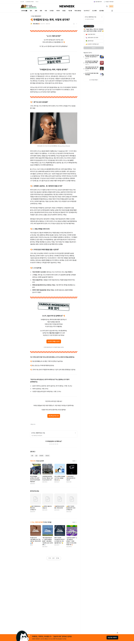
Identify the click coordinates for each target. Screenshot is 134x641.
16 (58, 558)
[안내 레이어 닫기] (117, 633)
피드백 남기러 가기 (54, 416)
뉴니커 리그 (86, 10)
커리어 (58, 10)
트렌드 (64, 10)
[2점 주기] (52, 444)
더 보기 (73, 461)
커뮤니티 (47, 455)
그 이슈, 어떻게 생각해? (36, 16)
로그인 (111, 6)
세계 (41, 10)
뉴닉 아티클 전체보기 (93, 80)
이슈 (69, 10)
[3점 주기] (54, 444)
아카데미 (41, 455)
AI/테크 (52, 10)
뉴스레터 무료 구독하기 (30, 1)
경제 (36, 10)
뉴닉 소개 (22, 1)
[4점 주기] (56, 444)
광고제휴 (101, 10)
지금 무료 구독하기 (112, 637)
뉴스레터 (94, 10)
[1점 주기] (50, 444)
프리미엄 (23, 10)
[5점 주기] (57, 444)
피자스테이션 (78, 10)
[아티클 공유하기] (74, 23)
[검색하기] (106, 6)
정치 (31, 10)
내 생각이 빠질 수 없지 (54, 341)
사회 (46, 10)
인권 (36, 455)
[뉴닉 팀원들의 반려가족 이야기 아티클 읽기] (28, 6)
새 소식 (37, 1)
